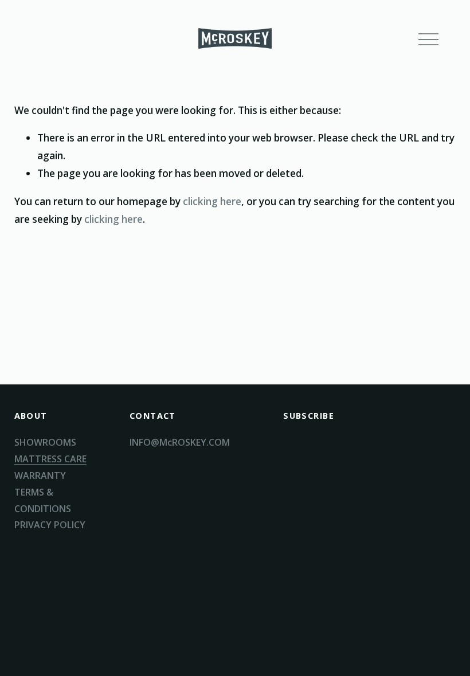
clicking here (212, 201)
